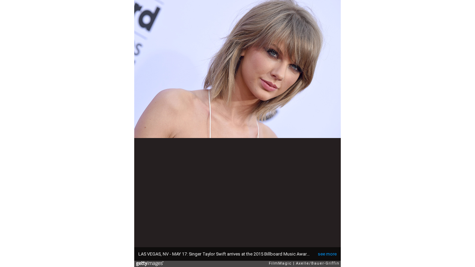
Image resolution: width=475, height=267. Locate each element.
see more (327, 254)
